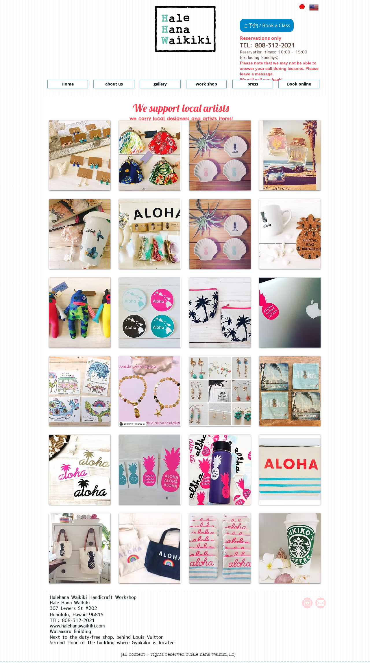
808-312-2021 (275, 45)
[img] (79, 155)
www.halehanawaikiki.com (77, 625)
